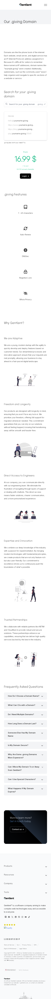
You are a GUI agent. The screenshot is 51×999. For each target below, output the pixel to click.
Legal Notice (23, 948)
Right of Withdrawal (10, 948)
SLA (18, 945)
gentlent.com (24, 983)
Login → (25, 176)
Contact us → (18, 829)
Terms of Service (9, 945)
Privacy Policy (26, 945)
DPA (35, 945)
